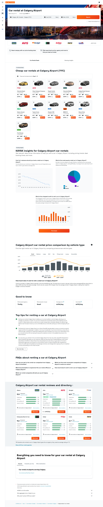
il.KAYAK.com (18, 503)
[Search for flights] (3, 6)
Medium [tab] (38, 254)
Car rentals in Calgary (51, 503)
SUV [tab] (49, 254)
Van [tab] (54, 254)
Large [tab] (44, 254)
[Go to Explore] (3, 17)
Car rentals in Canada (30, 503)
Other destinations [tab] (40, 463)
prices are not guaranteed (45, 486)
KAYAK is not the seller (23, 490)
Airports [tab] (20, 463)
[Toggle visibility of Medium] (66, 188)
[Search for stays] (3, 10)
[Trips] (3, 24)
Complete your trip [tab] (29, 463)
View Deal (27, 96)
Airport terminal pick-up (94, 21)
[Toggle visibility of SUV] (77, 186)
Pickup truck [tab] (60, 254)
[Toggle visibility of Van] (65, 186)
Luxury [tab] (67, 254)
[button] (2, 2)
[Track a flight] (3, 20)
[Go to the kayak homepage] (10, 2)
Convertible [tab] (74, 254)
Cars (24, 503)
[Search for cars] (3, 13)
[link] (54, 231)
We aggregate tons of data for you (26, 493)
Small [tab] (32, 254)
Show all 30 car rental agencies (24, 445)
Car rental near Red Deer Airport (26, 473)
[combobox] (13, 13)
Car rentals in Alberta (41, 503)
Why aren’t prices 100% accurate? (26, 496)
